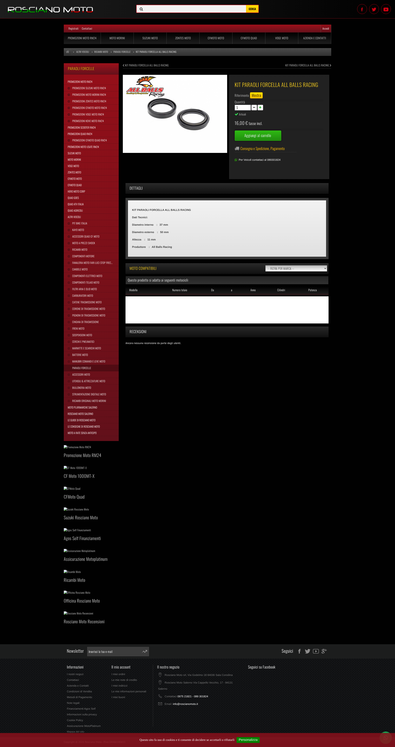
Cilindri (281, 290)
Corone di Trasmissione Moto (88, 309)
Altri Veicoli (74, 217)
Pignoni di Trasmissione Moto (88, 315)
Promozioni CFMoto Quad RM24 (89, 140)
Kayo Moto (78, 230)
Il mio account (121, 667)
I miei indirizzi (120, 685)
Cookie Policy (75, 720)
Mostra (256, 95)
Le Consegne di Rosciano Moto (84, 426)
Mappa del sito (75, 731)
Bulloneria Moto (81, 388)
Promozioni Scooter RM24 (82, 127)
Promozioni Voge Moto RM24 (88, 114)
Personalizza (248, 740)
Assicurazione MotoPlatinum (84, 725)
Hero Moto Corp (76, 191)
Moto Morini (117, 38)
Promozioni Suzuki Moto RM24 (89, 88)
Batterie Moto (80, 355)
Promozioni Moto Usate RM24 (83, 147)
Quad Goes (73, 198)
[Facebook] (362, 9)
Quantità (240, 101)
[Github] (386, 9)
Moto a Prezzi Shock (83, 243)
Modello (133, 290)
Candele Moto (80, 269)
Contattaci (87, 28)
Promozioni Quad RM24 (80, 134)
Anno (253, 290)
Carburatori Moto (82, 295)
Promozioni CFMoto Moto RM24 (89, 108)
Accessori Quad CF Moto (85, 236)
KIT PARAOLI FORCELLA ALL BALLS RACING (146, 65)
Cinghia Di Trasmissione (85, 322)
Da (212, 290)
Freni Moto (78, 328)
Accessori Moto (81, 374)
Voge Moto (281, 38)
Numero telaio (179, 290)
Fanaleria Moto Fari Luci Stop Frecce (93, 263)
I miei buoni (118, 697)
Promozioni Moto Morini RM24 (89, 94)
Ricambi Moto (79, 249)
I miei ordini (118, 674)
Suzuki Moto (150, 38)
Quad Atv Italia (76, 204)
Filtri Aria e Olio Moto (84, 289)
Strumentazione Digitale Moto (89, 394)
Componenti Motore (83, 256)
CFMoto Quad (249, 38)
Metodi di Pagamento (79, 697)
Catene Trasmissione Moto (87, 302)
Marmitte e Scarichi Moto (86, 348)
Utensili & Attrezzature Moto (88, 381)
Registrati (74, 28)
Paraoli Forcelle (81, 368)
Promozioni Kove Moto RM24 (88, 121)
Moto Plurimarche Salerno (82, 407)
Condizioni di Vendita (79, 691)
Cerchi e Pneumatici (83, 341)
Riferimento (242, 95)
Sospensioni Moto (82, 335)
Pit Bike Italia (79, 223)
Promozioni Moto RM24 (82, 38)
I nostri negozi (75, 674)
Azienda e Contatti (314, 38)
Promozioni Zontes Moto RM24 (89, 101)
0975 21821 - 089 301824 (192, 696)
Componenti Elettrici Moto (87, 276)
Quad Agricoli (75, 210)
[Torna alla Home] (68, 52)
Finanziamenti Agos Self (81, 708)
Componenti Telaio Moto (85, 282)
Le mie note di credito (124, 679)
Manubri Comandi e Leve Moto (88, 361)
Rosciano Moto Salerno (80, 414)
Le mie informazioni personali (129, 691)
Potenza (312, 290)
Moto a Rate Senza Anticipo (82, 433)
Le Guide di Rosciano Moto (81, 420)
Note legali (73, 702)
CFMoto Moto (216, 38)
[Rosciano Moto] (66, 6)
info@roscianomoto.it (185, 703)
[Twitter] (374, 9)
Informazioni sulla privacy (82, 714)
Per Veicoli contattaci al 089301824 (260, 159)
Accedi (326, 28)
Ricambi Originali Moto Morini (89, 401)
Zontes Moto (183, 38)
